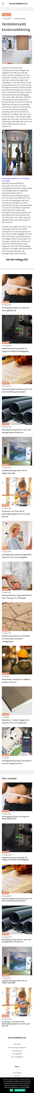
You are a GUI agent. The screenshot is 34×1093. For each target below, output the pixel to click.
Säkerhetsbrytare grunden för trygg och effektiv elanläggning (15, 349)
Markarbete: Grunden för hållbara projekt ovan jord (16, 680)
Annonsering (17, 1073)
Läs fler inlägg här (17, 259)
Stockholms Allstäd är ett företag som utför (15, 179)
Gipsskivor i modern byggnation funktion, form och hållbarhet (15, 721)
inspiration (6, 14)
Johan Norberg (20, 18)
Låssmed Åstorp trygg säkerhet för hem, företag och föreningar (17, 596)
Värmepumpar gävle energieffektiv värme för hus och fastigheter (17, 556)
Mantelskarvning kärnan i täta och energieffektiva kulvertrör (16, 431)
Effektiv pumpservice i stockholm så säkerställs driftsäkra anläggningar (16, 639)
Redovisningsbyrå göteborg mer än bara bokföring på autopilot (17, 390)
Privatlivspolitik (19, 1090)
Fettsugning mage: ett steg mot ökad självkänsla (15, 309)
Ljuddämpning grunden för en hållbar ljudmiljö (14, 471)
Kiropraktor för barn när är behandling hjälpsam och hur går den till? (16, 514)
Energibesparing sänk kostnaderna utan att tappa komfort (17, 762)
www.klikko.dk (18, 1057)
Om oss (17, 1076)
